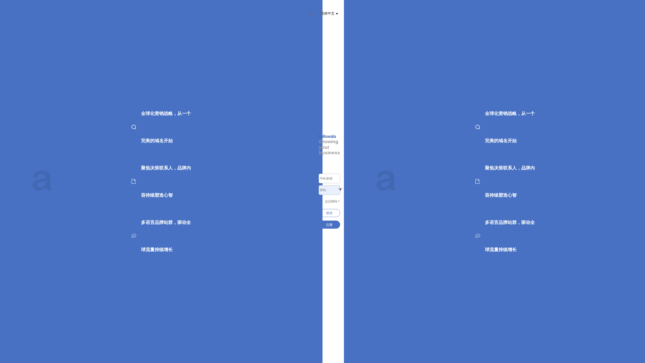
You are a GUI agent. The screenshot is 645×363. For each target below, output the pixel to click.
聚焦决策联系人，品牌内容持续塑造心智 (510, 181)
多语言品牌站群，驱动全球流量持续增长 (510, 236)
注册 (329, 225)
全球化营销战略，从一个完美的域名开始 (510, 127)
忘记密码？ (332, 201)
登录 (329, 213)
